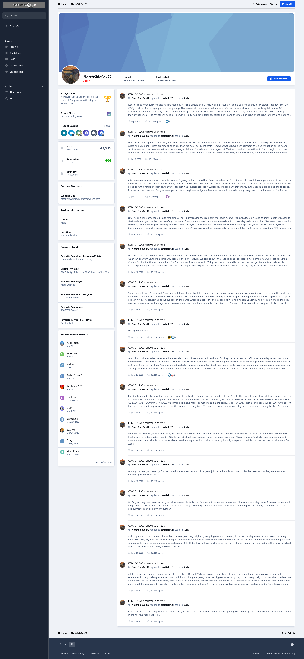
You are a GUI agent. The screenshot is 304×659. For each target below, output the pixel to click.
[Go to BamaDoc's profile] (62, 419)
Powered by (280, 653)
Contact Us (94, 653)
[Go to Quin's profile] (62, 408)
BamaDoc (72, 418)
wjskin (70, 364)
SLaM (186, 98)
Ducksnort (72, 397)
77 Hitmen (73, 342)
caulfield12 (167, 98)
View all (107, 126)
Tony (69, 440)
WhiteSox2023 (75, 386)
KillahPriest (73, 451)
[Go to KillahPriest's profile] (62, 452)
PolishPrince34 (75, 375)
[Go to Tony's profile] (62, 441)
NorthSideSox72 (140, 98)
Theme (63, 653)
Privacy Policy (78, 653)
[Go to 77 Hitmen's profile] (62, 343)
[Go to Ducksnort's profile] (62, 398)
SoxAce (71, 429)
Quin (69, 407)
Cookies (106, 653)
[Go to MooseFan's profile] (62, 354)
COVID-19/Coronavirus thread (146, 94)
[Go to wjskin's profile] (62, 365)
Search (13, 15)
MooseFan (73, 353)
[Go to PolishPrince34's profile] (62, 376)
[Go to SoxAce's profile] (62, 430)
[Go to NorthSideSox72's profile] (122, 96)
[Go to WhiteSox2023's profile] (62, 387)
